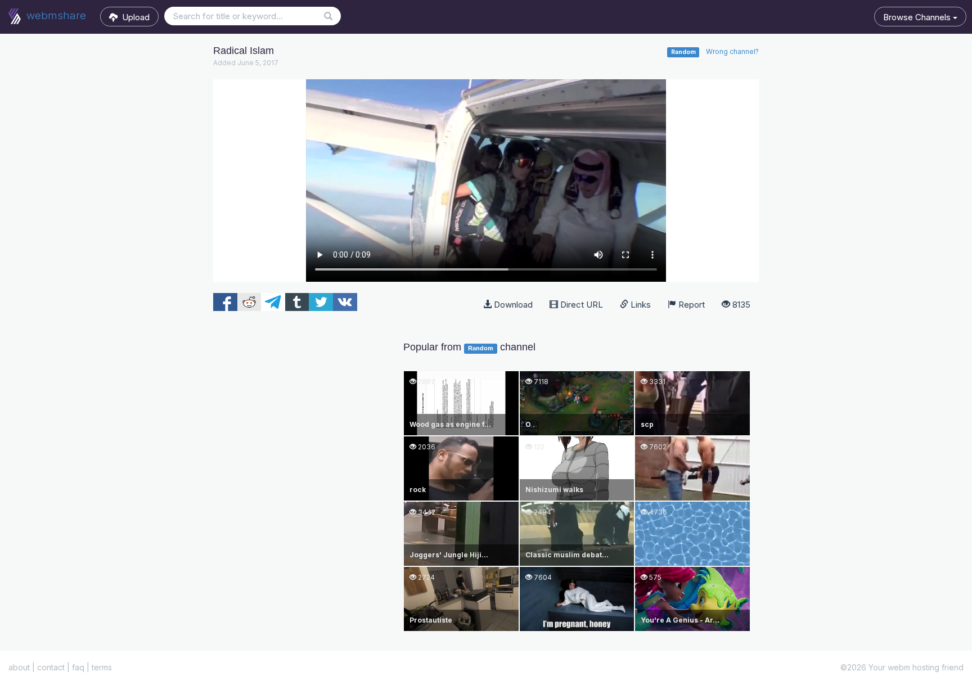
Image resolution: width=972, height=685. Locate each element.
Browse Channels (918, 17)
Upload (134, 17)
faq (78, 667)
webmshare (55, 15)
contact (51, 667)
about (19, 667)
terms (102, 667)
